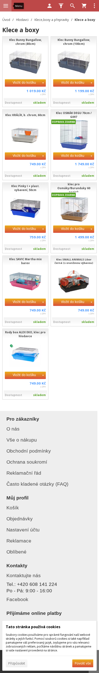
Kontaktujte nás (23, 575)
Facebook (17, 599)
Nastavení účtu (23, 529)
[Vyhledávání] (72, 5)
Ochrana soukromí (26, 462)
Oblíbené (16, 551)
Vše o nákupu (21, 439)
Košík (12, 507)
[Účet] (49, 5)
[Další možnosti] (94, 5)
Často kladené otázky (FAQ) (37, 484)
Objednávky (19, 518)
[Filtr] (61, 5)
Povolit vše (83, 663)
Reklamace (18, 540)
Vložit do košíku (24, 82)
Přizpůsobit (16, 663)
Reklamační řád (23, 473)
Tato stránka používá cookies (33, 626)
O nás (13, 428)
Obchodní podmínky (28, 450)
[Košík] (84, 5)
